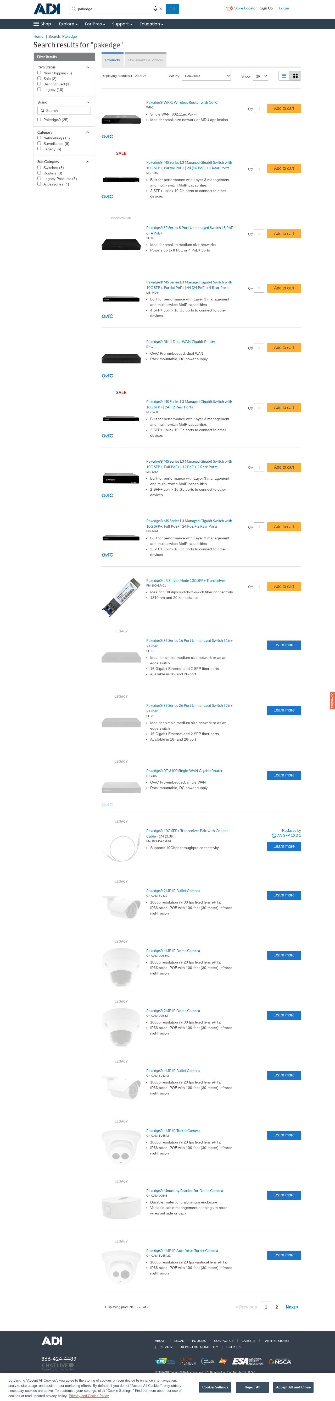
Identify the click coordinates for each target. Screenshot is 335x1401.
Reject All (252, 1387)
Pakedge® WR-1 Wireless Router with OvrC (182, 102)
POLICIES (199, 1341)
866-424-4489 (58, 1358)
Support (120, 24)
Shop (46, 24)
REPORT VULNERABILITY (199, 1347)
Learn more (284, 645)
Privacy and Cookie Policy (89, 1396)
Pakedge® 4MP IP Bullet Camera (173, 1070)
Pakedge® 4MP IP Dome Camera (173, 950)
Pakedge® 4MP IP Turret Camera (173, 1130)
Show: (246, 76)
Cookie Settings (215, 1387)
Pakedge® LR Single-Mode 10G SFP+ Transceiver (185, 580)
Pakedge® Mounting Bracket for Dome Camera (184, 1190)
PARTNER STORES (276, 1341)
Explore (66, 24)
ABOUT (160, 1341)
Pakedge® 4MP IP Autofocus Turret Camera (182, 1250)
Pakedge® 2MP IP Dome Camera (173, 1010)
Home (38, 36)
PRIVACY (166, 1347)
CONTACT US (223, 1341)
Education (149, 24)
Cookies (233, 1347)
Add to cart (284, 108)
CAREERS (248, 1341)
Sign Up (266, 8)
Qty (250, 109)
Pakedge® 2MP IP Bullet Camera (173, 890)
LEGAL (179, 1341)
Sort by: (174, 76)
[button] (332, 700)
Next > (292, 1307)
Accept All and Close (293, 1387)
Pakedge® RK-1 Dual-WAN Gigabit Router (180, 341)
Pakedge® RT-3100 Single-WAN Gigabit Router (184, 770)
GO (172, 9)
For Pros (93, 24)
